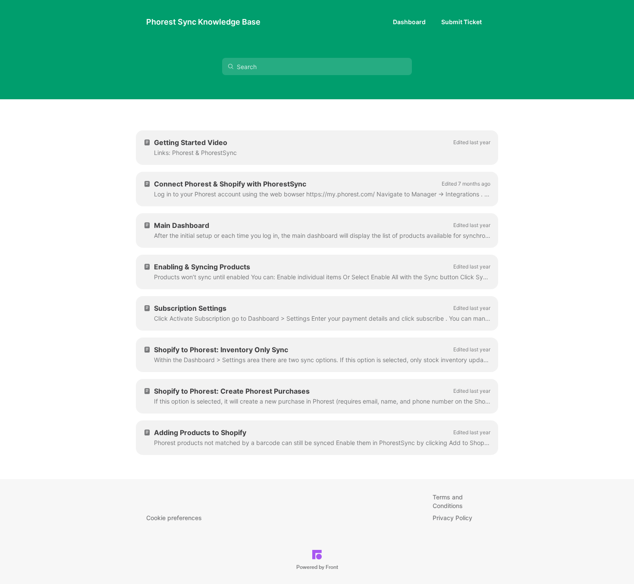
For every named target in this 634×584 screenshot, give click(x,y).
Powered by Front (317, 567)
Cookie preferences (174, 517)
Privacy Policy (452, 517)
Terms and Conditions (448, 501)
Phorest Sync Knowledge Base (203, 21)
